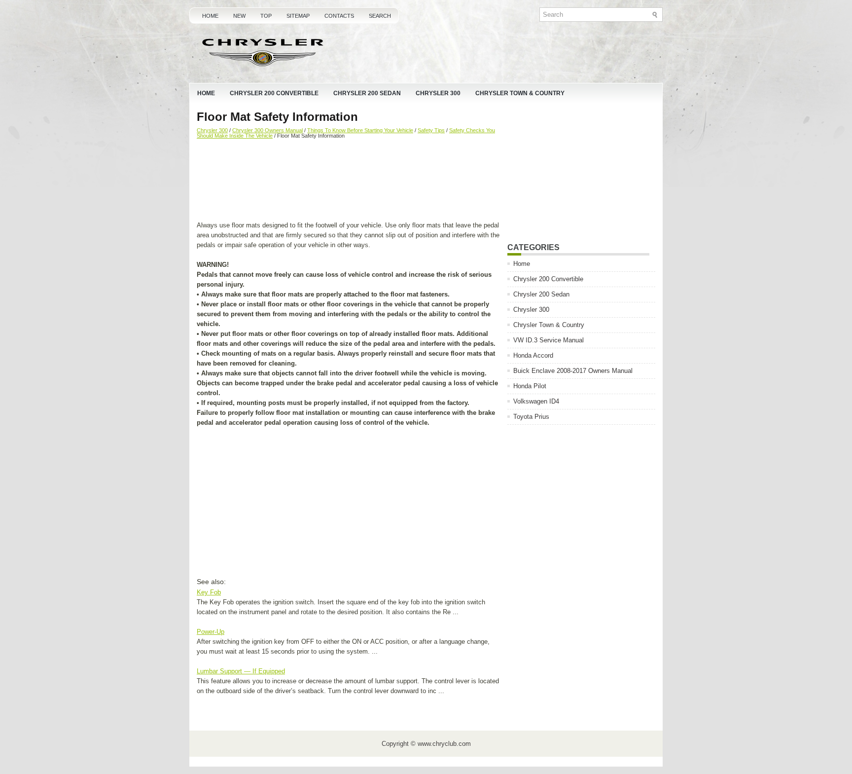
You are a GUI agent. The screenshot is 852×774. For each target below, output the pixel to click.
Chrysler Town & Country (520, 93)
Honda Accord (533, 355)
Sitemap (298, 16)
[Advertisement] (348, 181)
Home (210, 16)
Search (380, 16)
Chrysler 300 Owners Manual (267, 130)
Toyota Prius (531, 416)
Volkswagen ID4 (536, 401)
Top (266, 16)
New (239, 16)
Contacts (339, 16)
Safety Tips (431, 130)
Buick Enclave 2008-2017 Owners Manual (573, 370)
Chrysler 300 (438, 93)
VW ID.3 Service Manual (548, 340)
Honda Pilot (529, 386)
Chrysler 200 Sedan (367, 93)
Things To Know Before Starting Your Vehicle (360, 130)
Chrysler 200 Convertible (274, 93)
